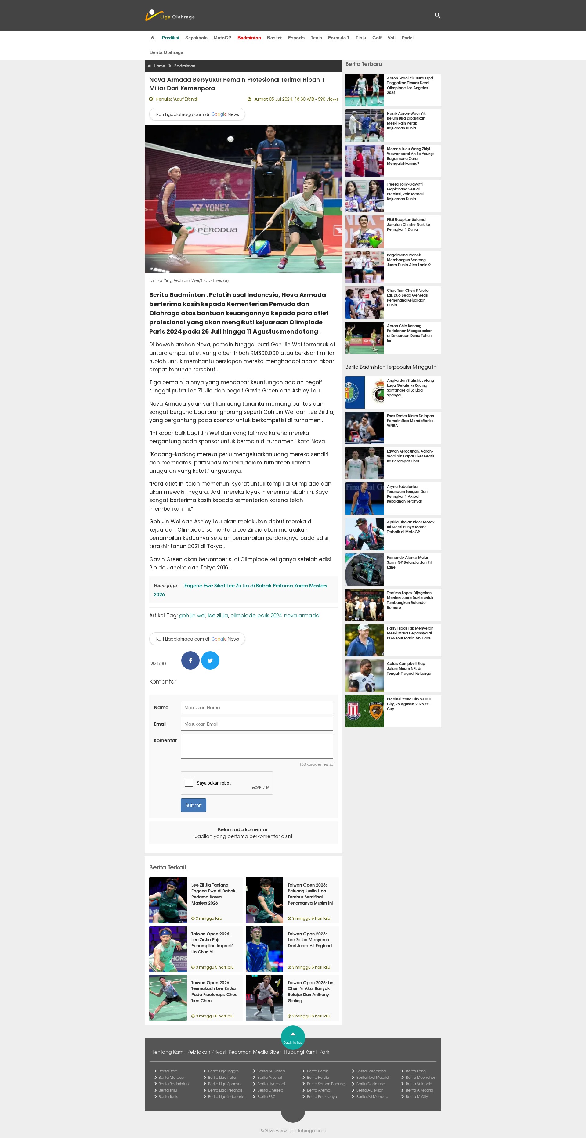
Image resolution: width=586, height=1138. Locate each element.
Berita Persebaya (322, 1096)
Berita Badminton (174, 1083)
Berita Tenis (168, 1096)
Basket (274, 37)
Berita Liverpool (271, 1083)
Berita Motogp (171, 1077)
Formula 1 (338, 37)
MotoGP (222, 37)
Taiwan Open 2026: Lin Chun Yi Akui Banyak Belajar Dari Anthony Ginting (310, 991)
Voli (392, 37)
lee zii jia (218, 615)
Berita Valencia (419, 1083)
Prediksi (170, 37)
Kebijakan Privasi (206, 1051)
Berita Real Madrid (372, 1077)
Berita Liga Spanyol (224, 1083)
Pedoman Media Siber (255, 1051)
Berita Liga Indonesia (226, 1096)
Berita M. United (271, 1071)
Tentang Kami (168, 1051)
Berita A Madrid (419, 1090)
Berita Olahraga (166, 52)
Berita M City (417, 1096)
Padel (408, 37)
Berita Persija (318, 1077)
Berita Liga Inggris (223, 1071)
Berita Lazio (416, 1071)
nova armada (302, 615)
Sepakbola (196, 37)
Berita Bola (168, 1071)
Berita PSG (267, 1096)
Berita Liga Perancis (225, 1090)
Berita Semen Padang (326, 1083)
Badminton (249, 37)
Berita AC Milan (369, 1090)
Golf (377, 37)
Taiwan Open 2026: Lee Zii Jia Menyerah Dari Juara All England (310, 939)
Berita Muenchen (421, 1077)
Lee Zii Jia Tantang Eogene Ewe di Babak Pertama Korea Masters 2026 (213, 893)
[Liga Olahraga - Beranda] (170, 15)
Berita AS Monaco (372, 1096)
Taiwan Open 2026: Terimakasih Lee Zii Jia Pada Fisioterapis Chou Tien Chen (214, 991)
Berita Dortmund (370, 1083)
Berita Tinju (168, 1090)
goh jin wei (192, 615)
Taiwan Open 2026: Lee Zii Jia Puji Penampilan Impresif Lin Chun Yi (212, 942)
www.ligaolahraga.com (301, 1130)
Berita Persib (317, 1071)
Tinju (361, 37)
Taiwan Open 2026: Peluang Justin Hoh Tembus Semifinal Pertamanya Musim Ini (310, 893)
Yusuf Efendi (185, 99)
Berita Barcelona (371, 1071)
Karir (324, 1051)
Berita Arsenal (270, 1077)
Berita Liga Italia (222, 1077)
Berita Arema (318, 1090)
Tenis (316, 37)
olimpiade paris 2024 (256, 615)
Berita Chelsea (270, 1090)
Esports (296, 37)
